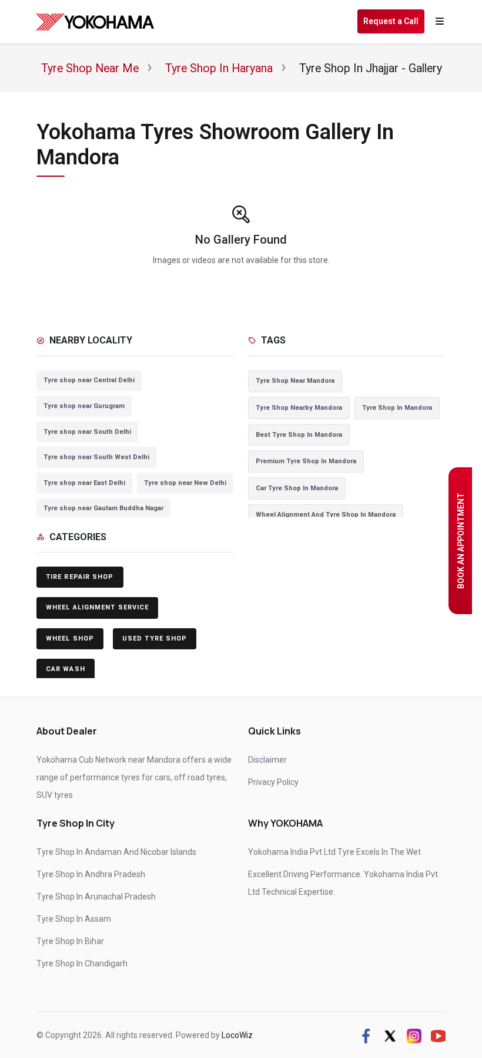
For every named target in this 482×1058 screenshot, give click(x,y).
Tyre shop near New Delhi (185, 483)
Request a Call (391, 21)
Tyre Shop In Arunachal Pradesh (96, 896)
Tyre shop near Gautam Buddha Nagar (103, 508)
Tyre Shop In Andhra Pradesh (90, 874)
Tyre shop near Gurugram (84, 406)
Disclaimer (267, 759)
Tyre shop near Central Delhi (89, 380)
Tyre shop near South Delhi (87, 432)
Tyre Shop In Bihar (70, 941)
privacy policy (273, 782)
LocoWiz (237, 1035)
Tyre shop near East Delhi (84, 483)
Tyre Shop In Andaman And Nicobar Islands (116, 852)
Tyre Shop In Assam (73, 919)
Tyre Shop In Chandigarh (82, 963)
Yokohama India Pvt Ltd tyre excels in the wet (334, 852)
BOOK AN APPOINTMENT (461, 541)
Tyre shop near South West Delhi (96, 457)
